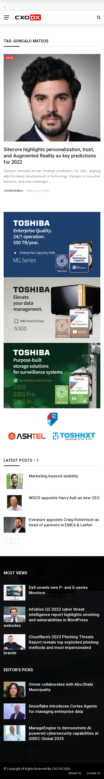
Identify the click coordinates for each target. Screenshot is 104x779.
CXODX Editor (13, 190)
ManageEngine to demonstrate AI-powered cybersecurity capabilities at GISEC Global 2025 (63, 733)
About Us (74, 773)
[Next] (15, 541)
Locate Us (93, 773)
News (9, 57)
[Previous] (7, 541)
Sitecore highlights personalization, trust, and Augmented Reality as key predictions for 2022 (50, 156)
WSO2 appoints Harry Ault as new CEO (64, 497)
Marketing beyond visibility (53, 476)
